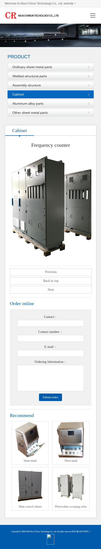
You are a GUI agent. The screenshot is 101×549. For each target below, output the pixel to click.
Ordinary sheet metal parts (32, 67)
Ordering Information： (51, 362)
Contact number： (50, 332)
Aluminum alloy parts (27, 103)
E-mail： (50, 347)
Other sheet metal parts (30, 112)
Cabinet (18, 94)
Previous (51, 272)
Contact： (50, 317)
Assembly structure (26, 85)
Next (51, 289)
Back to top (50, 281)
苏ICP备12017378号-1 (81, 532)
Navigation (93, 15)
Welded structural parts (29, 76)
